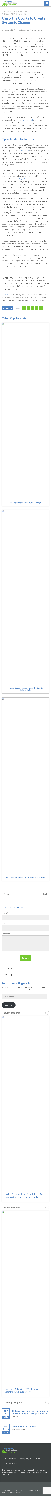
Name (5, 913)
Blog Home (9, 967)
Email (5, 923)
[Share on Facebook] (28, 308)
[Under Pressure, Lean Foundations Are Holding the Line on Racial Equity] (25, 1104)
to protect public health (28, 179)
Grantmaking (37, 30)
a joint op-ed (28, 120)
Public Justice (23, 30)
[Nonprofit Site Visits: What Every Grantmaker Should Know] (25, 1299)
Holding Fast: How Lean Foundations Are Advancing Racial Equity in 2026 (30, 1412)
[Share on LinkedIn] (36, 308)
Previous (8, 894)
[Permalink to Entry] (25, 411)
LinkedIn (3, 1485)
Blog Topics (9, 974)
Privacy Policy (41, 1490)
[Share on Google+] (32, 308)
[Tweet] (24, 308)
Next (44, 894)
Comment (7, 308)
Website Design (8, 1492)
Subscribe (9, 1005)
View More (47, 1013)
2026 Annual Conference (24, 1426)
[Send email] (41, 308)
